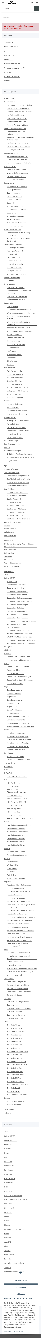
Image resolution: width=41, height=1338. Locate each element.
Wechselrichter (10, 550)
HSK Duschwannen (14, 783)
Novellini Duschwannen (16, 838)
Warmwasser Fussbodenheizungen (20, 457)
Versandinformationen (13, 47)
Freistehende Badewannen (17, 209)
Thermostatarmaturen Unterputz (19, 331)
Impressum (8, 1331)
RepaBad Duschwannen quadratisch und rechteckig (21, 906)
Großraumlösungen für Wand (18, 146)
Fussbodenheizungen (12, 451)
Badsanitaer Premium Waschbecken (21, 640)
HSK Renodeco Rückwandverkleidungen (16, 790)
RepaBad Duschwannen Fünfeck (19, 901)
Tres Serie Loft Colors (15, 1055)
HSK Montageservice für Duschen (20, 818)
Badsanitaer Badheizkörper (17, 604)
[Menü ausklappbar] (3, 1)
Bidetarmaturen (13, 348)
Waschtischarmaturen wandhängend (21, 313)
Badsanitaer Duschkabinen (17, 614)
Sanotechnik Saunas (14, 995)
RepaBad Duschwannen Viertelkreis (20, 910)
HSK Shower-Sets (13, 812)
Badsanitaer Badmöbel (15, 608)
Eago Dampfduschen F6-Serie (18, 716)
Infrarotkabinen (10, 529)
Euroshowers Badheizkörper (18, 746)
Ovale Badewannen (14, 196)
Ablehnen (21, 1294)
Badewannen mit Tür (15, 213)
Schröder (7, 998)
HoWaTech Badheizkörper (17, 776)
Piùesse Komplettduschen (17, 855)
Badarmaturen (9, 303)
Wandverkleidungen (12, 277)
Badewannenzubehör (15, 226)
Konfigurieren (21, 1287)
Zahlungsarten (9, 42)
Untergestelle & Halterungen (18, 391)
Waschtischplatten (14, 394)
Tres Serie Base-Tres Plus (16, 1075)
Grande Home (9, 763)
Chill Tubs (8, 650)
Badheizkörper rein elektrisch (18, 431)
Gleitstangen (12, 361)
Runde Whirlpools (14, 261)
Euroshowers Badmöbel (16, 733)
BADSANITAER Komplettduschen (19, 633)
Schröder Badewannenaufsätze (19, 1008)
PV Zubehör (8, 559)
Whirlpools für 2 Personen (17, 274)
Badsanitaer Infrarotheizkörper (19, 630)
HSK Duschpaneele (14, 808)
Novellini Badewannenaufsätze (19, 825)
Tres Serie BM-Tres (14, 1078)
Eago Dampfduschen (15, 700)
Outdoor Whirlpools (11, 469)
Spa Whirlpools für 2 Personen (18, 519)
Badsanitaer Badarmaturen (17, 591)
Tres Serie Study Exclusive (17, 1065)
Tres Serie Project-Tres (15, 1058)
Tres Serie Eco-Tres (14, 1035)
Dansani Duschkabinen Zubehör (19, 660)
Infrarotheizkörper (14, 434)
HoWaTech (8, 773)
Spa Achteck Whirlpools (16, 512)
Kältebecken (9, 532)
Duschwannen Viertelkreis (17, 296)
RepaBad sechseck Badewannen (19, 937)
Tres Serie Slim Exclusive (16, 1061)
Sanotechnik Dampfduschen (18, 982)
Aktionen (8, 1113)
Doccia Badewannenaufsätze (18, 667)
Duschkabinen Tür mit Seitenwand (20, 112)
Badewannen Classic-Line (17, 585)
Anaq (6, 575)
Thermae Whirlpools (15, 975)
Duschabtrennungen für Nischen (19, 105)
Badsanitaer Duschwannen (17, 618)
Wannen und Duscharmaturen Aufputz (18, 317)
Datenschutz (19, 1331)
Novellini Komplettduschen (17, 832)
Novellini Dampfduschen (16, 835)
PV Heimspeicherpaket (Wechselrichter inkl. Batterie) (19, 545)
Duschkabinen (9, 102)
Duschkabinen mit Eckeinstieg (18, 108)
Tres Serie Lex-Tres (14, 1041)
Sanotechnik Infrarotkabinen (18, 985)
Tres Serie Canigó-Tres (15, 1081)
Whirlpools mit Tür (14, 271)
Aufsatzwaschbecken (15, 371)
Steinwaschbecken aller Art (17, 387)
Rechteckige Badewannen (17, 186)
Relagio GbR (9, 1238)
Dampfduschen (10, 166)
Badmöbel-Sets (13, 407)
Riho (6, 949)
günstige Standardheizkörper (18, 421)
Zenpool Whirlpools (14, 1104)
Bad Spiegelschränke (12, 444)
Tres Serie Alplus (13, 1025)
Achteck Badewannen (15, 206)
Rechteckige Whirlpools (16, 247)
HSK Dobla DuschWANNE (16, 802)
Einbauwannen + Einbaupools (18, 953)
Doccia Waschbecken (15, 683)
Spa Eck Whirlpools (14, 499)
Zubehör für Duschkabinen (17, 125)
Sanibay (7, 1250)
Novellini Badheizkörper (16, 845)
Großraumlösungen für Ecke (18, 143)
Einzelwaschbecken (14, 381)
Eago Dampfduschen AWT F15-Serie (20, 726)
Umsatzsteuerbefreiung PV (14, 68)
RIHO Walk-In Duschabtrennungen (20, 972)
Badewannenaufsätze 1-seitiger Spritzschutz (19, 234)
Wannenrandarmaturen (16, 344)
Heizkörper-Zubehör (14, 437)
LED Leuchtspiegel (11, 441)
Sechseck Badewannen (15, 203)
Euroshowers (9, 730)
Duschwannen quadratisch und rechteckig (19, 292)
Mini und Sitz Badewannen (17, 223)
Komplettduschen (11, 153)
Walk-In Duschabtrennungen (15, 128)
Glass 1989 (8, 1174)
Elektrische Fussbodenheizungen (19, 454)
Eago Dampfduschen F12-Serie (18, 723)
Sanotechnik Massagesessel (17, 988)
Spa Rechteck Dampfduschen (18, 476)
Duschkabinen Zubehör (16, 750)
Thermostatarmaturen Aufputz (19, 328)
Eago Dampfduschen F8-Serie (18, 720)
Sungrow (7, 1267)
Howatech (8, 1191)
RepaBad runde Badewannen (18, 934)
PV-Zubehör (11, 875)
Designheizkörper (13, 424)
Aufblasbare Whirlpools (13, 522)
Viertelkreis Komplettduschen (18, 160)
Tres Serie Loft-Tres (14, 1045)
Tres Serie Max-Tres (14, 1048)
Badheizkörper (9, 417)
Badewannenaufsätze (12, 229)
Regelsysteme (12, 460)
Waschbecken (9, 368)
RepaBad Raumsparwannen (17, 927)
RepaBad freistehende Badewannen (21, 917)
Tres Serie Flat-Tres (14, 1038)
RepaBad (7, 881)
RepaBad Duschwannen (16, 898)
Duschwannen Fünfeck (15, 287)
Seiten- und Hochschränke (17, 414)
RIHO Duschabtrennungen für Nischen (22, 968)
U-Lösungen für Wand (15, 150)
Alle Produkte (12, 581)
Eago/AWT (8, 1161)
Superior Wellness (11, 1271)
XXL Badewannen (13, 219)
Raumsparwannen (14, 190)
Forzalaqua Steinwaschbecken (18, 760)
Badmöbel (8, 401)
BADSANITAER (9, 578)
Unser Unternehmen (12, 76)
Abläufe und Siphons (15, 397)
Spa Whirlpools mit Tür (16, 515)
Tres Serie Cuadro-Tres (16, 1031)
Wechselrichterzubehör (13, 563)
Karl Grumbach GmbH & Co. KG (16, 1199)
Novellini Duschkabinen (16, 828)
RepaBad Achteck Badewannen (19, 885)
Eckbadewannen (13, 193)
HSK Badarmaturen (14, 805)
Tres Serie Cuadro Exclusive (17, 1051)
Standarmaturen (13, 341)
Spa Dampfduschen (11, 472)
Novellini (7, 822)
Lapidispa (8, 1204)
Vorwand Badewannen (15, 216)
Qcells (6, 1233)
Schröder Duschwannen (16, 1015)
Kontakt (7, 81)
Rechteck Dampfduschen (16, 170)
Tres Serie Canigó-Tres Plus (17, 1085)
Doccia (6, 663)
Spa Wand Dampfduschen (17, 486)
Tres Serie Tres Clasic (15, 1068)
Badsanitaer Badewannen (17, 595)
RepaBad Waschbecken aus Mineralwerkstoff (17, 945)
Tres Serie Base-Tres (15, 1071)
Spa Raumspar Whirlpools (17, 495)
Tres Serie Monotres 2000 (17, 1094)
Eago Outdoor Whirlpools (16, 703)
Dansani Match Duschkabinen (18, 657)
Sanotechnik (9, 978)
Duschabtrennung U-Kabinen (18, 122)
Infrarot (7, 447)
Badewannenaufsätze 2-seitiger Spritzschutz (19, 239)
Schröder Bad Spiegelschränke (18, 1002)
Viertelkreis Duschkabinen (17, 118)
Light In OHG (9, 1208)
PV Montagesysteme (12, 566)
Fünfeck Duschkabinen (15, 115)
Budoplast (8, 647)
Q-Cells (7, 858)
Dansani (7, 653)
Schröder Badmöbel (14, 1012)
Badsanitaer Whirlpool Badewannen (21, 643)
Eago (6, 687)
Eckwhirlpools (12, 254)
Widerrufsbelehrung (12, 64)
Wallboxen (8, 556)
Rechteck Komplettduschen (17, 156)
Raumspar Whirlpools (15, 251)
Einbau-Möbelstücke (15, 404)
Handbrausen (12, 358)
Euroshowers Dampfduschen (18, 743)
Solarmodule (9, 553)
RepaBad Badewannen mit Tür (18, 891)
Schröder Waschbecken (16, 1018)
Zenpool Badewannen (15, 1101)
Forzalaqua (8, 753)
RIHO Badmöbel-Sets (15, 962)
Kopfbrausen (12, 351)
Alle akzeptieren (21, 1281)
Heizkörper (9, 1110)
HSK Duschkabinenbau (13, 1195)
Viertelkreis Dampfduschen (17, 173)
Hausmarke (8, 1183)
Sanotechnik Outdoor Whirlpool (19, 992)
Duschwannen (9, 284)
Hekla (6, 770)
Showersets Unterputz (15, 338)
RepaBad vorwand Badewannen (19, 940)
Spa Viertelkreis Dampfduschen (19, 479)
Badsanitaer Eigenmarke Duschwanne (21, 621)
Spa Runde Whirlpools (15, 505)
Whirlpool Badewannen (13, 244)
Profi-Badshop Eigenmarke (14, 1229)
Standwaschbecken (14, 384)
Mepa (6, 1216)
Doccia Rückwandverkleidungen (19, 677)
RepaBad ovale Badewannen (18, 924)
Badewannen (9, 183)
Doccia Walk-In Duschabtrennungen (21, 680)
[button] (28, 2)
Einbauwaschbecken (15, 377)
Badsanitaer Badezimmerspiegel (19, 601)
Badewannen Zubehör (15, 588)
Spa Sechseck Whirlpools (16, 509)
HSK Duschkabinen (14, 795)
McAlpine (8, 1212)
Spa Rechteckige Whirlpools (17, 492)
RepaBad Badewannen (15, 888)
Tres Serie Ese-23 (13, 1088)
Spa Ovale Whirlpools (15, 502)
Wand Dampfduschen (15, 180)
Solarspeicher (12, 862)
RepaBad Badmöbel (14, 895)
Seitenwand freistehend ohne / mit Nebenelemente (20, 138)
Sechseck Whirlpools (15, 264)
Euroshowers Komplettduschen (19, 740)
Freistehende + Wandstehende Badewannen (19, 957)
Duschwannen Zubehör (16, 300)
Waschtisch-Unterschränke (17, 411)
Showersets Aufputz (14, 334)
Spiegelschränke (13, 713)
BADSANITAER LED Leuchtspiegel (19, 637)
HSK (5, 779)
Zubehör (10, 281)
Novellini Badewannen (15, 842)
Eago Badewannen (14, 693)
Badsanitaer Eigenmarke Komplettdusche (16, 625)
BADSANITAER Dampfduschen (18, 611)
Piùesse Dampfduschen (16, 852)
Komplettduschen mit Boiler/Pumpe (20, 163)
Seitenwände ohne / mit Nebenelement (16, 133)
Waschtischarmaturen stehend (19, 310)
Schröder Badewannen (15, 1005)
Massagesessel (10, 535)
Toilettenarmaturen (14, 354)
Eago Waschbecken (14, 710)
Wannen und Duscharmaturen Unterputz (18, 323)
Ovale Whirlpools (13, 257)
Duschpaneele (12, 306)
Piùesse (7, 848)
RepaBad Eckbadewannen (17, 914)
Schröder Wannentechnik (14, 1263)
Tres (6, 1021)
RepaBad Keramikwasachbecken (19, 920)
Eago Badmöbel (13, 696)
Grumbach (8, 766)
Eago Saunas (12, 706)
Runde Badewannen (15, 199)
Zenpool (7, 1098)
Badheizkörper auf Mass (16, 427)
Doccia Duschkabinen (15, 670)
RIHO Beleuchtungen (15, 965)
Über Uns (8, 72)
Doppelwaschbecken (15, 374)
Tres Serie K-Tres (13, 1091)
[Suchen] (36, 8)
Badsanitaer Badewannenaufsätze (20, 598)
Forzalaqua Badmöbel (15, 756)
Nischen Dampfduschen (16, 176)
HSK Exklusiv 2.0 (13, 786)
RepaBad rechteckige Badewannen (20, 930)
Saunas (7, 525)
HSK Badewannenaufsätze (17, 798)
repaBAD (7, 1242)
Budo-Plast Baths (10, 1140)
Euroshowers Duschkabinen (17, 736)
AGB (6, 51)
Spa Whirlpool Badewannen (15, 489)
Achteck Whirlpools (14, 267)
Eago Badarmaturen (14, 690)
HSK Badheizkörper (14, 815)
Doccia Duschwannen (15, 673)
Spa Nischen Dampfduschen (18, 482)
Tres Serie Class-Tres (15, 1028)
